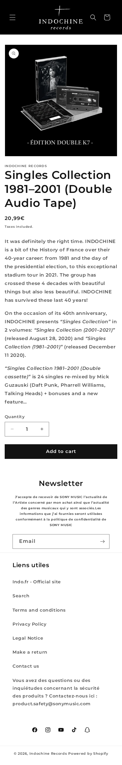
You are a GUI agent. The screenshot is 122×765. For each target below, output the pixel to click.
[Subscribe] (102, 541)
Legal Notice (28, 638)
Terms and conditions (39, 610)
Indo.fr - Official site (37, 582)
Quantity (15, 416)
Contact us (26, 666)
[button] (12, 17)
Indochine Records (48, 753)
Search (21, 596)
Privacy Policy (29, 624)
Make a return (30, 652)
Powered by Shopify (88, 753)
